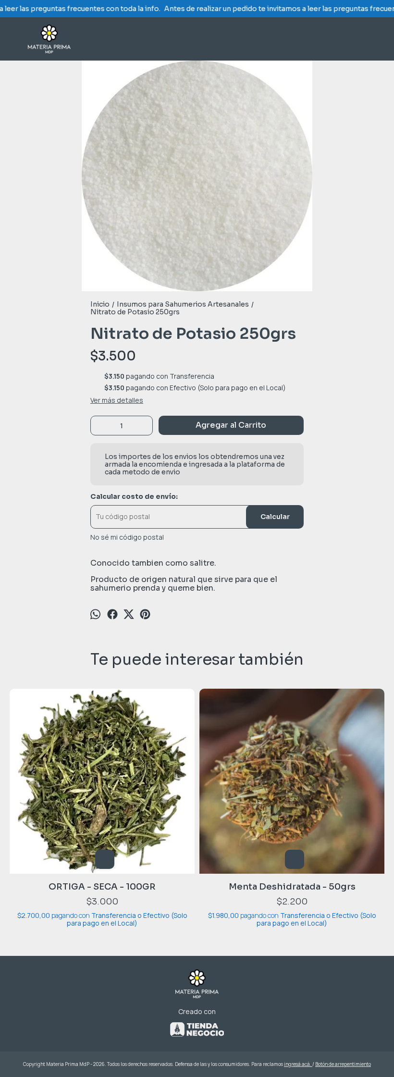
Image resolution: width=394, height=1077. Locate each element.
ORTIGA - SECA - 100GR (102, 886)
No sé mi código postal (127, 537)
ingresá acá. (298, 1064)
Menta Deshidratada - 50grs (292, 886)
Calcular (275, 516)
